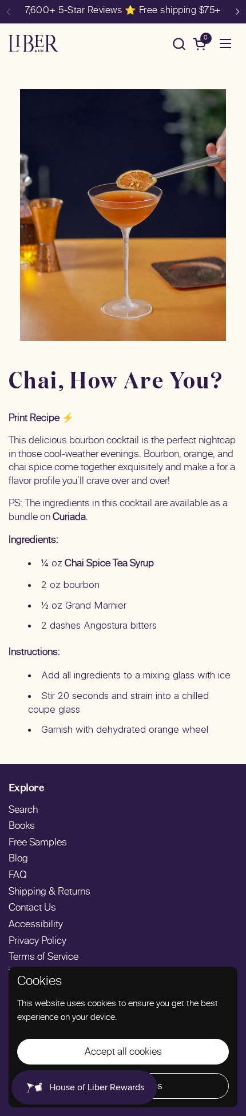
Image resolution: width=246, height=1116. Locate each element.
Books (22, 826)
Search (23, 810)
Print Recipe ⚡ (41, 418)
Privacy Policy (37, 941)
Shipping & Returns (49, 892)
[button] (179, 44)
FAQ (18, 875)
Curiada (69, 517)
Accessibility (36, 925)
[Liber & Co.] (33, 43)
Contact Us (32, 908)
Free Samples (38, 843)
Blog (18, 859)
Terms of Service (43, 957)
